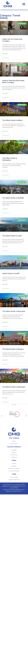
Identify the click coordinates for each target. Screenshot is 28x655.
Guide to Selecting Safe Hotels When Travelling (13, 81)
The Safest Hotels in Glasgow (13, 349)
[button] (23, 4)
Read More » (5, 53)
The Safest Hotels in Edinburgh (13, 387)
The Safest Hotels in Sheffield (13, 198)
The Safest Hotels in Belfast (12, 120)
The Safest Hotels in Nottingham (9, 159)
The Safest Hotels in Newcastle (13, 311)
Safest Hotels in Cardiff (10, 273)
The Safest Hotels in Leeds (12, 236)
